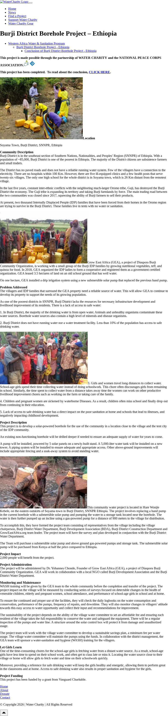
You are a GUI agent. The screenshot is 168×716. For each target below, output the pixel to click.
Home (12, 8)
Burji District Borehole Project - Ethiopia (42, 47)
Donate (4, 694)
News (12, 12)
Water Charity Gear (20, 23)
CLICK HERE (99, 72)
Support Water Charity (22, 19)
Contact (5, 697)
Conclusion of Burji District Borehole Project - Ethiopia (60, 51)
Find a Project (17, 16)
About (4, 690)
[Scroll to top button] (4, 713)
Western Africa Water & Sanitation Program (36, 43)
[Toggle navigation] (30, 2)
